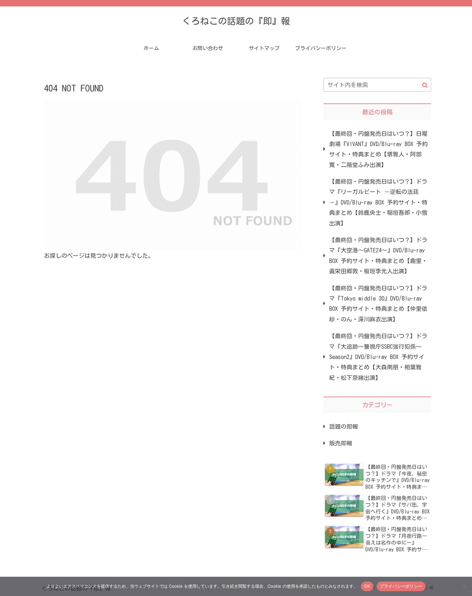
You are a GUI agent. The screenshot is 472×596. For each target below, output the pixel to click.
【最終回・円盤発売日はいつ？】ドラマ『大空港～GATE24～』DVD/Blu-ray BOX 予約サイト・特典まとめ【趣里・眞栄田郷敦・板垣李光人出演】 (378, 255)
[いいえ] (464, 586)
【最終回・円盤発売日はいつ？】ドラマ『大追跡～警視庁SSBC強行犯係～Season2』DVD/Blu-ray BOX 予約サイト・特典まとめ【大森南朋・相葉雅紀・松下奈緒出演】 (378, 357)
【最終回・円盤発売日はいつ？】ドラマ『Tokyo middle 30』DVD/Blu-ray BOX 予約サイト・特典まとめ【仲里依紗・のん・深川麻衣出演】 (378, 303)
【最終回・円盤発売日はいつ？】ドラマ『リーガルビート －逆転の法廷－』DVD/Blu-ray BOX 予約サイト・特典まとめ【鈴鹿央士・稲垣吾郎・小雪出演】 (378, 202)
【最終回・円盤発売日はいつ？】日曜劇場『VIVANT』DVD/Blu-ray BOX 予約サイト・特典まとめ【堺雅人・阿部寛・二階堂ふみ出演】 (378, 149)
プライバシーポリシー (401, 586)
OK (367, 586)
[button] (425, 85)
